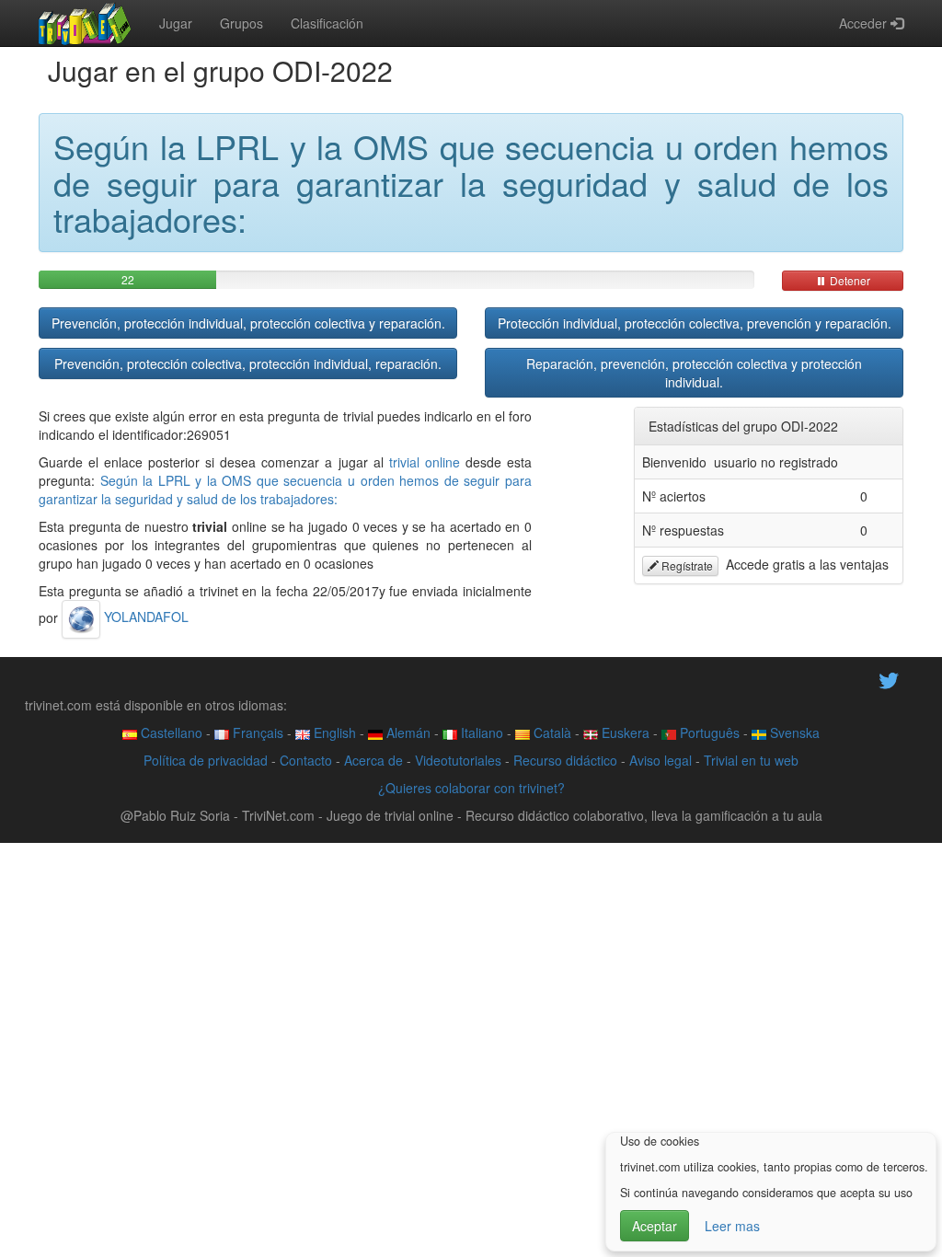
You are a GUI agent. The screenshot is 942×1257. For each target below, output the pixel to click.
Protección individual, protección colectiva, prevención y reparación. (694, 323)
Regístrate (686, 565)
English (333, 732)
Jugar (175, 23)
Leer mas (732, 1226)
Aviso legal (660, 760)
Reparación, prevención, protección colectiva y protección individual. (694, 372)
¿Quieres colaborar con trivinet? (471, 787)
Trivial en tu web (751, 760)
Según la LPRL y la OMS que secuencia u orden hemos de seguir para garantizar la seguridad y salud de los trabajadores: (285, 489)
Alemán (407, 732)
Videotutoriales (458, 760)
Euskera (623, 732)
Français (256, 732)
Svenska (793, 732)
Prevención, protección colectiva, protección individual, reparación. (248, 363)
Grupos (241, 23)
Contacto (306, 760)
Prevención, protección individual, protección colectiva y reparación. (248, 323)
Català (550, 732)
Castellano (169, 732)
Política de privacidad (206, 760)
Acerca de (373, 760)
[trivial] (85, 23)
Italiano (480, 732)
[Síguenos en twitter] (888, 678)
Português (708, 732)
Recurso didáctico (565, 760)
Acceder (864, 23)
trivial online (424, 462)
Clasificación (327, 23)
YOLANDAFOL (144, 616)
